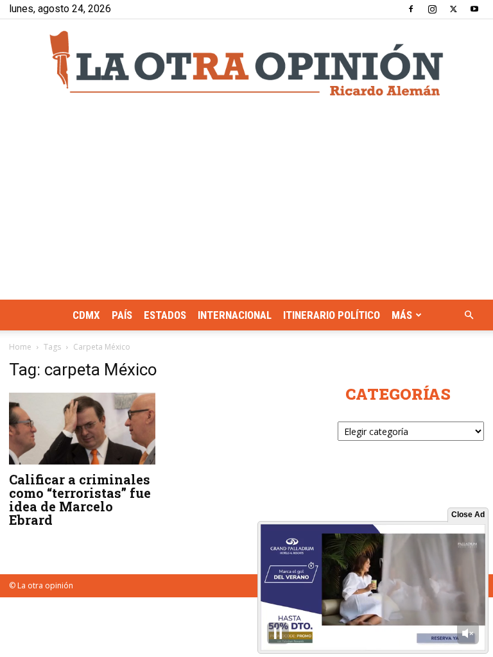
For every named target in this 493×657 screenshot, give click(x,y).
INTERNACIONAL (235, 315)
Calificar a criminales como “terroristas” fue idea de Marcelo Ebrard (80, 499)
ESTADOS (165, 315)
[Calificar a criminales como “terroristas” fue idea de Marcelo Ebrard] (82, 429)
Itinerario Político (331, 315)
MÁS (402, 315)
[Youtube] (474, 9)
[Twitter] (453, 9)
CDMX (86, 315)
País (122, 315)
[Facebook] (410, 9)
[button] (468, 315)
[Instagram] (432, 9)
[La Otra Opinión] (246, 63)
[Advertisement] (246, 203)
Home (20, 346)
